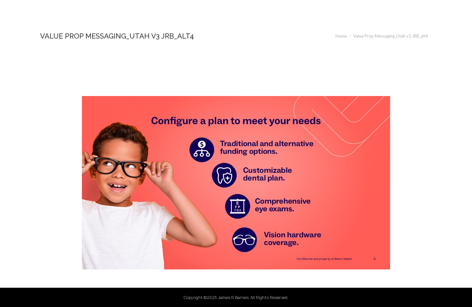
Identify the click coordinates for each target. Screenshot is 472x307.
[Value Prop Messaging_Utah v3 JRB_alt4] (236, 182)
